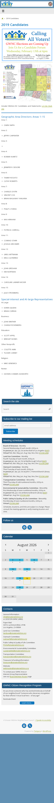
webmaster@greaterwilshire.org (16, 668)
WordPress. (47, 731)
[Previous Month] (5, 545)
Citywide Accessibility (43, 720)
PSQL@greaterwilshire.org (13, 645)
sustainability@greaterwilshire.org (16, 651)
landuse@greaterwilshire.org (14, 633)
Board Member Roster (18, 676)
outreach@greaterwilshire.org (15, 639)
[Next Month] (48, 545)
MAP (47, 450)
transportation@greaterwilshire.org (17, 656)
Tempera (37, 731)
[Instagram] (24, 527)
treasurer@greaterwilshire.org (15, 662)
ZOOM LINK (43, 453)
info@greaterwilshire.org (13, 617)
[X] (29, 527)
